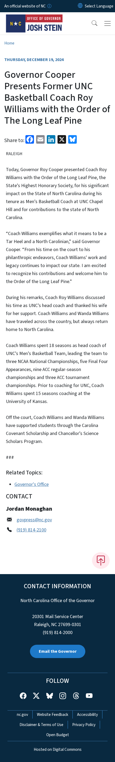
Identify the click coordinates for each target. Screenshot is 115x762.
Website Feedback (52, 714)
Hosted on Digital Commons (58, 749)
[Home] (34, 18)
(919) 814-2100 (31, 530)
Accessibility (87, 714)
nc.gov (22, 714)
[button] (91, 23)
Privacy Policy (83, 725)
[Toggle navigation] (107, 23)
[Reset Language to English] (80, 6)
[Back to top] (101, 560)
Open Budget (57, 735)
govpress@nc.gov (34, 520)
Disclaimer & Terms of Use (41, 725)
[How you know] (49, 6)
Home (9, 43)
